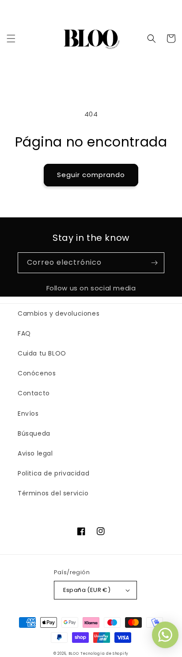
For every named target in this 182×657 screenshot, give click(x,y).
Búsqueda (34, 433)
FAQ (24, 333)
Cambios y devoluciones (58, 313)
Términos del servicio (53, 493)
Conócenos (37, 373)
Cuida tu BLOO (42, 353)
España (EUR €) (87, 590)
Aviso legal (35, 453)
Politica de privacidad (53, 473)
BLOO (73, 653)
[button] (11, 38)
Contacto (34, 393)
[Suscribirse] (154, 262)
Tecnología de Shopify (104, 653)
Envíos (28, 413)
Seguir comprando (91, 174)
